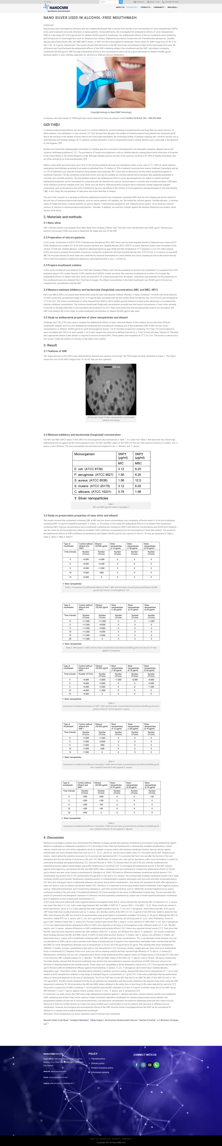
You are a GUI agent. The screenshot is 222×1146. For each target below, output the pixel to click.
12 (59, 322)
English (171, 7)
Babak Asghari (96, 1020)
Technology (131, 7)
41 (113, 171)
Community (159, 7)
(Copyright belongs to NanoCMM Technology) (111, 112)
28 (45, 255)
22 (170, 181)
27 (85, 159)
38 (46, 191)
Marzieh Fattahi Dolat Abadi (56, 1020)
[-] (57, 8)
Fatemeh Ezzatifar (147, 1020)
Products (145, 7)
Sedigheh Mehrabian (79, 1020)
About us (120, 7)
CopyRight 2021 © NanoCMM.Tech (111, 1143)
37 (60, 143)
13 (64, 322)
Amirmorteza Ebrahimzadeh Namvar (121, 1020)
